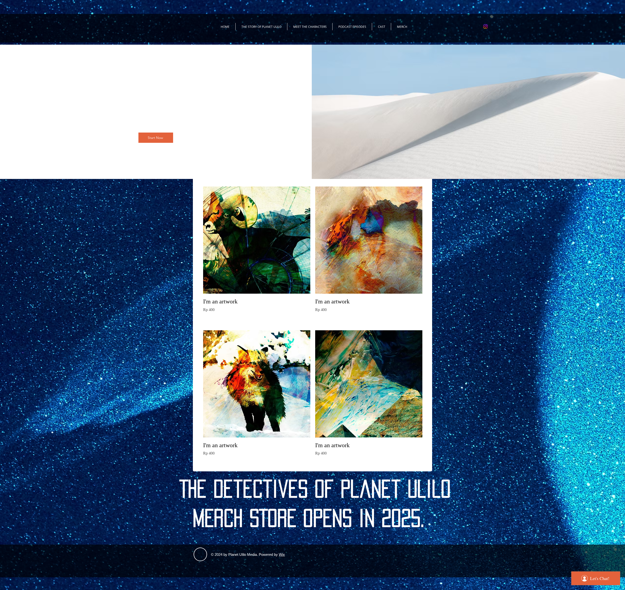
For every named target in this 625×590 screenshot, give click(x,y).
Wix (282, 554)
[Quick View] (256, 240)
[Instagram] (485, 26)
